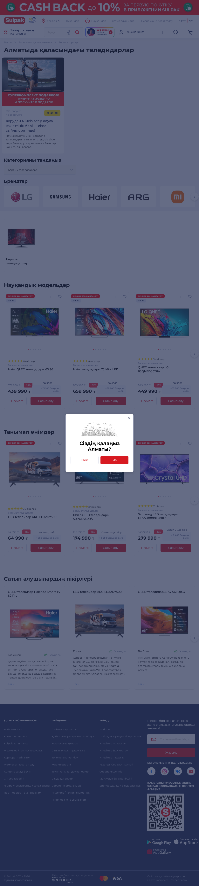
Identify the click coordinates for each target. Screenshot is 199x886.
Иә (115, 460)
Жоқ (84, 460)
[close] (129, 418)
